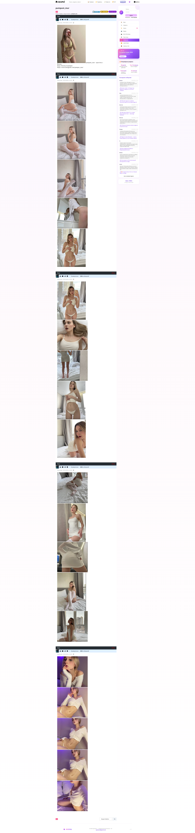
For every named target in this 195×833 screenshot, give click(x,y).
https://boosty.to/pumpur (65, 66)
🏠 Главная (91, 2)
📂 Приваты (99, 2)
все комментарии (129, 176)
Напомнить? (127, 17)
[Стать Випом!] (123, 2)
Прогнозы (124, 37)
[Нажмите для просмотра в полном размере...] (71, 62)
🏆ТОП (114, 2)
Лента (129, 28)
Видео (123, 31)
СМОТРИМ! (125, 43)
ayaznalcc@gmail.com (101, 830)
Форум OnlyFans (67, 13)
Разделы (61, 13)
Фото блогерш (125, 34)
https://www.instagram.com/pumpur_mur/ (70, 67)
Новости (124, 25)
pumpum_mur (74, 13)
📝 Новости (107, 2)
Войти (131, 15)
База (123, 22)
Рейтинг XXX (125, 46)
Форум (57, 13)
